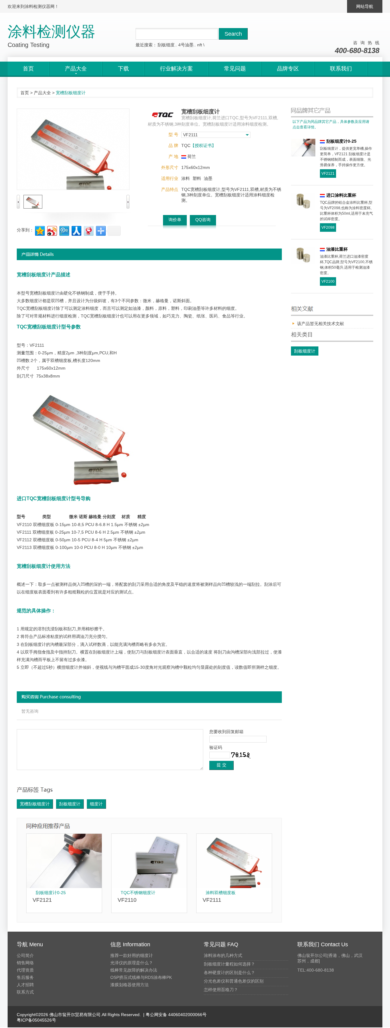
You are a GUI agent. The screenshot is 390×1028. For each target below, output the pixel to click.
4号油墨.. (187, 44)
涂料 (185, 178)
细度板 (65, 360)
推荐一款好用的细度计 (131, 955)
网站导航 (364, 6)
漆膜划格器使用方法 (129, 984)
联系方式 (25, 992)
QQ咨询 (203, 219)
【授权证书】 (203, 145)
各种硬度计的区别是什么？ (229, 972)
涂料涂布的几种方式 (223, 955)
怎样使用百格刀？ (221, 989)
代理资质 (25, 970)
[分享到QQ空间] (39, 230)
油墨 (208, 178)
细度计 (96, 803)
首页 (28, 69)
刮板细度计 (69, 803)
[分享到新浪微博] (51, 230)
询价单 (174, 219)
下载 (123, 69)
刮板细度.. (167, 44)
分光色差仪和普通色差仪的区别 (234, 981)
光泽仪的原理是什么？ (131, 962)
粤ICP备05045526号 (36, 1020)
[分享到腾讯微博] (63, 230)
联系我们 (341, 69)
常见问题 (235, 69)
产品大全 (42, 92)
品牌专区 (288, 69)
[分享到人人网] (76, 230)
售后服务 (25, 977)
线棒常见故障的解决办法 (133, 970)
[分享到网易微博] (88, 230)
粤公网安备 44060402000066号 (175, 1014)
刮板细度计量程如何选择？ (229, 964)
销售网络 (25, 962)
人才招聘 (25, 984)
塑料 (197, 178)
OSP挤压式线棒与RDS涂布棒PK (141, 977)
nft (199, 44)
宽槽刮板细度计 (35, 803)
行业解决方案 (176, 69)
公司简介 (25, 955)
